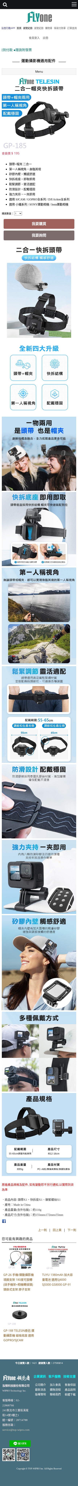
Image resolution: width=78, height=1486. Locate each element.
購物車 (48, 28)
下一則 (71, 1230)
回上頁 (57, 1230)
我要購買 (39, 223)
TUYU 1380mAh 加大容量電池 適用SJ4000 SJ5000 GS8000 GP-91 (57, 1280)
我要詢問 (39, 235)
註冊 (45, 38)
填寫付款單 (60, 28)
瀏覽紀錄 (39, 28)
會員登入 (34, 38)
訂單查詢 (72, 28)
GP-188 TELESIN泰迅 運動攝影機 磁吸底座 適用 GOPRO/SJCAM (18, 1335)
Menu (39, 72)
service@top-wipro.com (16, 1429)
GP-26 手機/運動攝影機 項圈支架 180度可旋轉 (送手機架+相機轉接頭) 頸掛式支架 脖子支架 (18, 1282)
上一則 (42, 1230)
